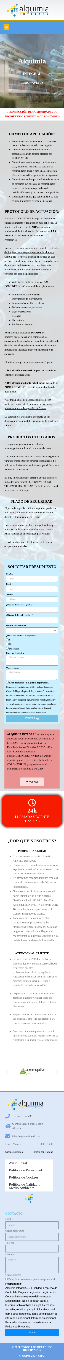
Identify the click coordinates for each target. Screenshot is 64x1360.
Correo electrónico (14, 1231)
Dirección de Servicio (15, 653)
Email (8, 584)
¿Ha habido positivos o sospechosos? (22, 636)
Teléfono (10, 594)
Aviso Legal (18, 1163)
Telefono (9, 1242)
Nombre (9, 574)
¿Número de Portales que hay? (19, 615)
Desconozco (14, 649)
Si (10, 640)
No (10, 644)
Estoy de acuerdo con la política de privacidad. (31, 1279)
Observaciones (12, 668)
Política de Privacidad (25, 1170)
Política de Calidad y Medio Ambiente (24, 1186)
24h (32, 810)
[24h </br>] (32, 803)
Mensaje (9, 1254)
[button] (6, 27)
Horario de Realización (16, 625)
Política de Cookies (23, 1177)
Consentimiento (13, 1275)
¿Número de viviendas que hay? (20, 605)
